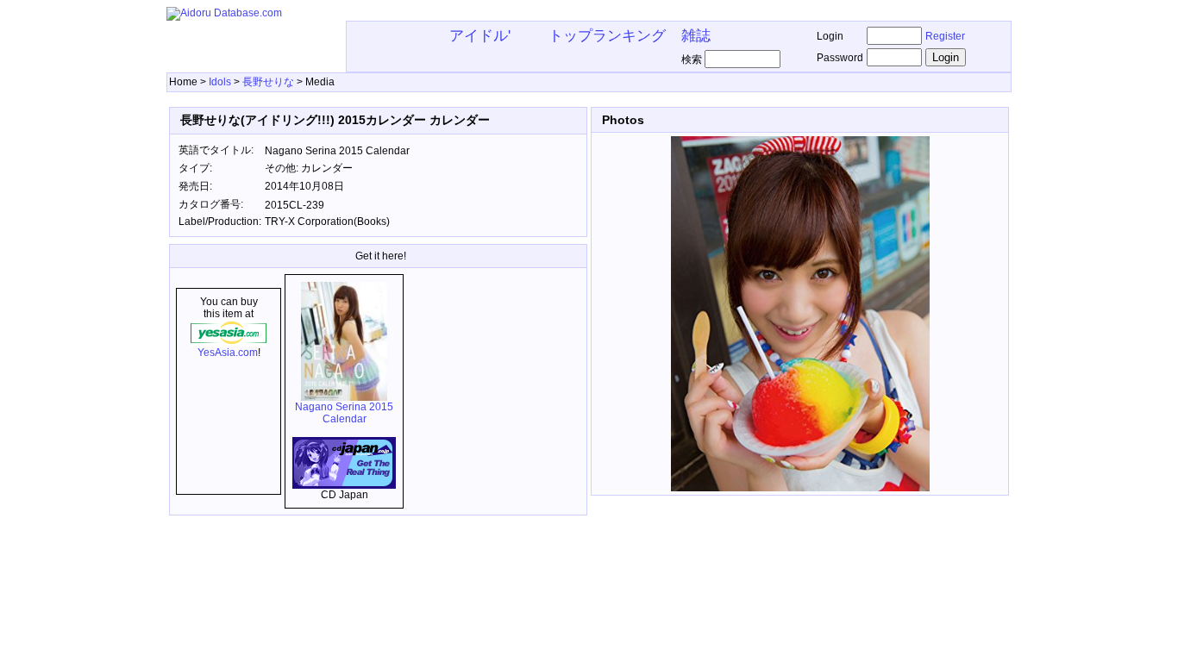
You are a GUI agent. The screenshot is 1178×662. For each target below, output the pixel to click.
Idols (220, 82)
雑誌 (696, 35)
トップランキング (607, 35)
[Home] (224, 13)
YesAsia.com (227, 353)
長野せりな (268, 82)
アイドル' (480, 35)
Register (945, 36)
